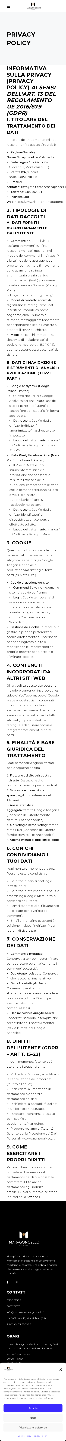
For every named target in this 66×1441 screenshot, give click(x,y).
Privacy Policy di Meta (34, 534)
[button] (60, 1369)
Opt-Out (16, 450)
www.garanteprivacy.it (38, 1138)
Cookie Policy (24, 1435)
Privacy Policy (40, 1435)
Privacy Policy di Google (35, 445)
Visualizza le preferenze (33, 1427)
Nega (33, 1417)
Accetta (33, 1408)
